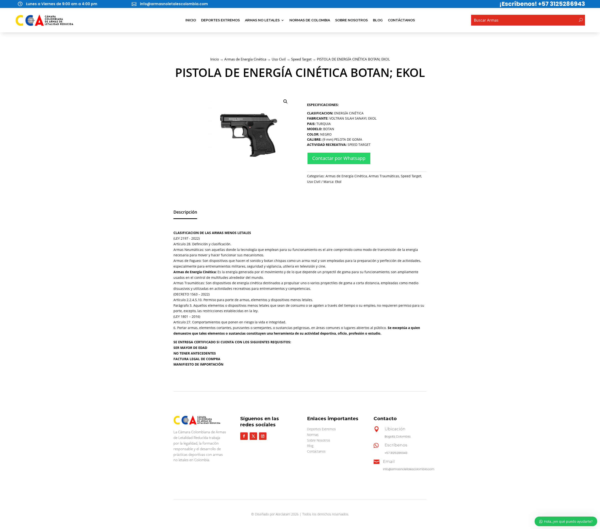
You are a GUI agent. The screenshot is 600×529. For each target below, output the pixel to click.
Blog (378, 20)
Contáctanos (401, 20)
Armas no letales (262, 20)
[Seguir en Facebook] (244, 436)
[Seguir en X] (253, 436)
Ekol (338, 181)
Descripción (185, 212)
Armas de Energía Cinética (245, 59)
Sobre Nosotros (351, 20)
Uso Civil (279, 59)
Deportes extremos (220, 20)
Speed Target (301, 59)
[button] (285, 101)
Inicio (190, 20)
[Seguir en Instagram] (262, 436)
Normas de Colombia (309, 20)
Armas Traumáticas (384, 176)
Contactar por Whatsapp (338, 158)
